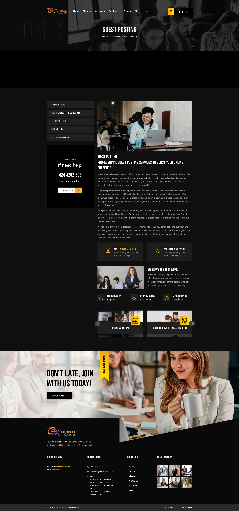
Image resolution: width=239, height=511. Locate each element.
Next (192, 324)
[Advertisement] (119, 69)
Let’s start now (67, 190)
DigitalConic (58, 507)
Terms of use (186, 507)
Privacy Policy (170, 507)
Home (105, 36)
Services (116, 36)
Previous (97, 324)
